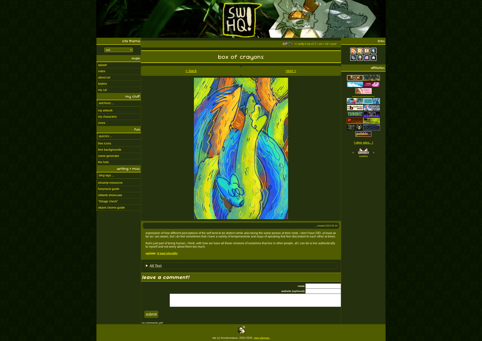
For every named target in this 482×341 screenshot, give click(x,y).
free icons (104, 143)
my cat (102, 89)
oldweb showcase (110, 195)
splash (102, 65)
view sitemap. (262, 337)
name (301, 285)
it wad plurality (167, 253)
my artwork (105, 110)
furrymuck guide (108, 188)
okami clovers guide (111, 207)
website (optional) (293, 291)
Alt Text (156, 266)
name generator (108, 155)
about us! (104, 77)
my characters (107, 116)
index (101, 71)
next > (291, 71)
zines (101, 122)
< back (191, 71)
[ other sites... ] (363, 142)
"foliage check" (108, 201)
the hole (103, 162)
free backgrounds (109, 149)
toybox (102, 83)
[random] (363, 156)
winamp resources (110, 182)
